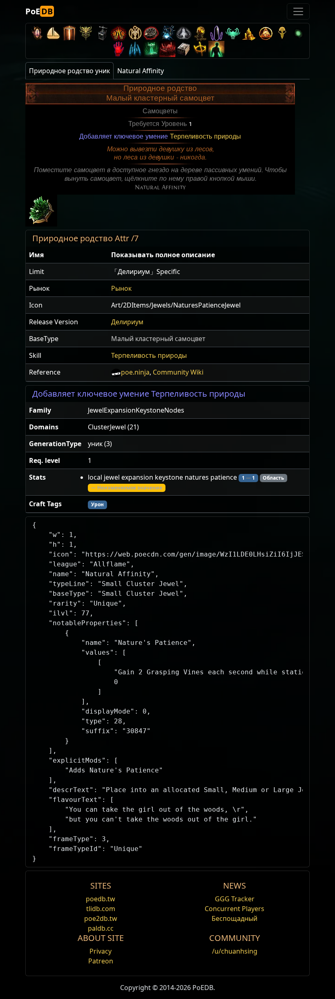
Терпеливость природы (205, 136)
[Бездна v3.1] (298, 33)
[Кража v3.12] (151, 33)
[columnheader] (67, 255)
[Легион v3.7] (216, 33)
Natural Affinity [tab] (140, 70)
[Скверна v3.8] (200, 33)
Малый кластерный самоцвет (158, 338)
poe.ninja (135, 372)
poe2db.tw (100, 918)
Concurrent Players (234, 908)
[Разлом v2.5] (118, 49)
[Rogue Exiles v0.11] (216, 49)
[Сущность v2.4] (135, 49)
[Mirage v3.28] (37, 33)
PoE (39, 11)
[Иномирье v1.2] (167, 49)
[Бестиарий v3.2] (282, 33)
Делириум (127, 321)
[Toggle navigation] (298, 11)
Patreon (100, 960)
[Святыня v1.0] (200, 49)
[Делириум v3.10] (184, 33)
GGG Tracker (235, 898)
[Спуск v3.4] (249, 33)
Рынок (121, 288)
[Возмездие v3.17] (86, 33)
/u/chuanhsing (234, 951)
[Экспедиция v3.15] (102, 33)
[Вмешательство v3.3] (265, 33)
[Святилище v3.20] (69, 33)
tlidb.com (100, 908)
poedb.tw (100, 898)
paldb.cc (101, 928)
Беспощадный (234, 918)
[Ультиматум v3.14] (118, 33)
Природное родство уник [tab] (69, 70)
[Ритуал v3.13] (135, 33)
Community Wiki (178, 372)
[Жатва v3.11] (167, 33)
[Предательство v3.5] (233, 33)
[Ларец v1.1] (184, 49)
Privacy (100, 951)
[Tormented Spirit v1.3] (151, 49)
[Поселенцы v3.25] (53, 33)
